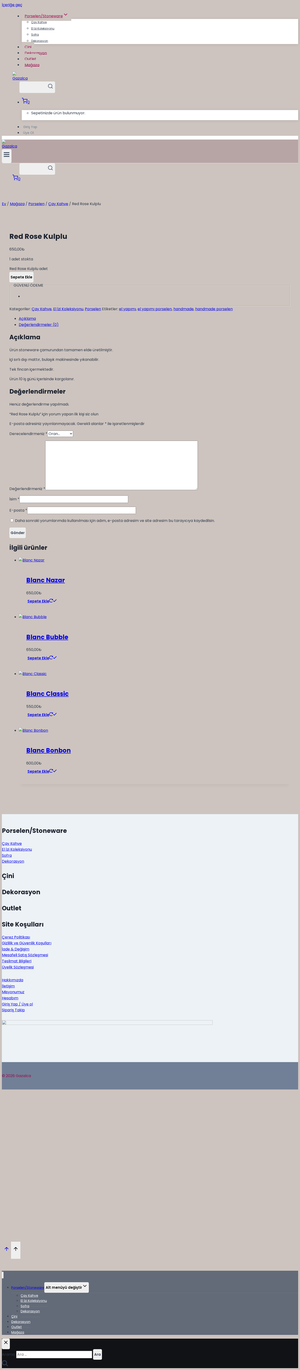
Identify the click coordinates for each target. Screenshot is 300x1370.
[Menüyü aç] (6, 156)
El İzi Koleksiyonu (42, 28)
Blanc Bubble (47, 637)
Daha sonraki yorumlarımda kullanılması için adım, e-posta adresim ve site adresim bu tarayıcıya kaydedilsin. (115, 520)
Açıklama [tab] (27, 318)
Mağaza (32, 64)
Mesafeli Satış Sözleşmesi (25, 955)
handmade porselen (214, 309)
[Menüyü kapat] (3, 1275)
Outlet (30, 59)
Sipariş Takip (13, 1010)
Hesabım (10, 998)
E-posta (18, 510)
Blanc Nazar (45, 580)
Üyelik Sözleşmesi (18, 967)
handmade (183, 309)
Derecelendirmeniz (28, 433)
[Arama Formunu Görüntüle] (37, 87)
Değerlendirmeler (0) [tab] (39, 324)
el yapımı (127, 309)
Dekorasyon (39, 41)
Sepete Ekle (21, 277)
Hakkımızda (12, 980)
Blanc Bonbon (48, 750)
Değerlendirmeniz (27, 488)
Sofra (35, 35)
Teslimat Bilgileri (16, 961)
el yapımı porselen (155, 309)
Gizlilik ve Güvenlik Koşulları (26, 943)
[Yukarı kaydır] (6, 1250)
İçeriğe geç (12, 4)
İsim (14, 499)
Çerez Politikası (16, 937)
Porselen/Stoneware (27, 1287)
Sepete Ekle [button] (38, 601)
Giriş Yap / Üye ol (17, 1004)
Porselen (93, 309)
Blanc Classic (47, 694)
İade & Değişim (15, 949)
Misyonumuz (13, 992)
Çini (28, 47)
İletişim (8, 986)
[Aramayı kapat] (6, 1344)
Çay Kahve (39, 22)
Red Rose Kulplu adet (28, 268)
